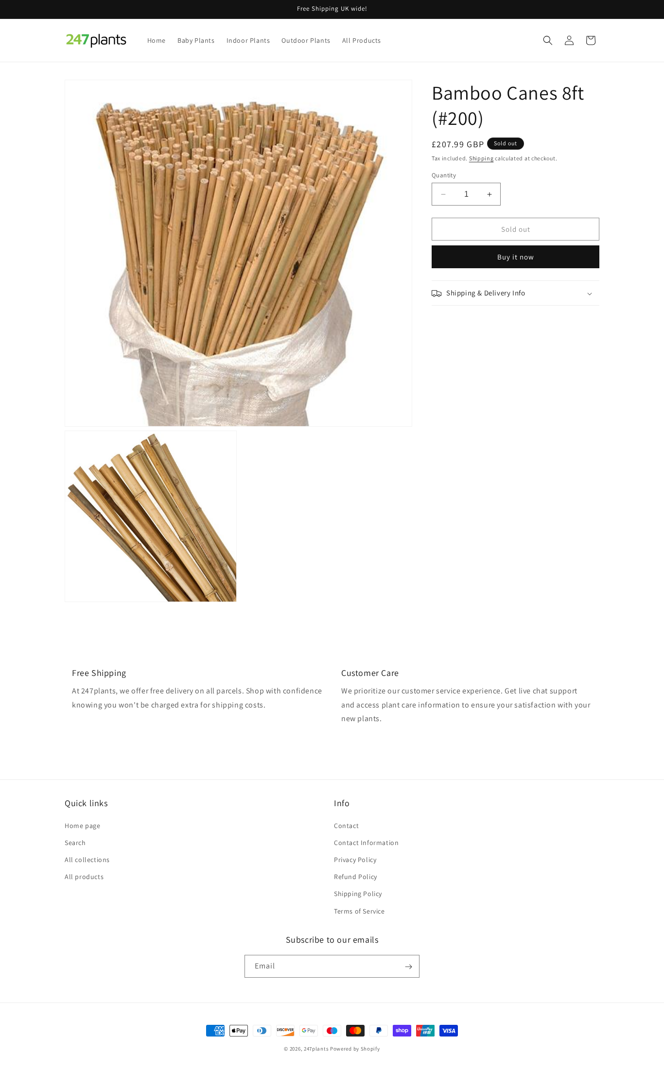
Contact (346, 825)
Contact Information (366, 842)
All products (84, 876)
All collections (87, 859)
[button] (548, 40)
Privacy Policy (355, 859)
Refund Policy (355, 876)
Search (75, 842)
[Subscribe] (408, 966)
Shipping (481, 158)
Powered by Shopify (355, 1048)
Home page (82, 825)
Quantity (444, 175)
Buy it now (515, 257)
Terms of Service (359, 910)
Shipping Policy (358, 893)
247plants (316, 1048)
